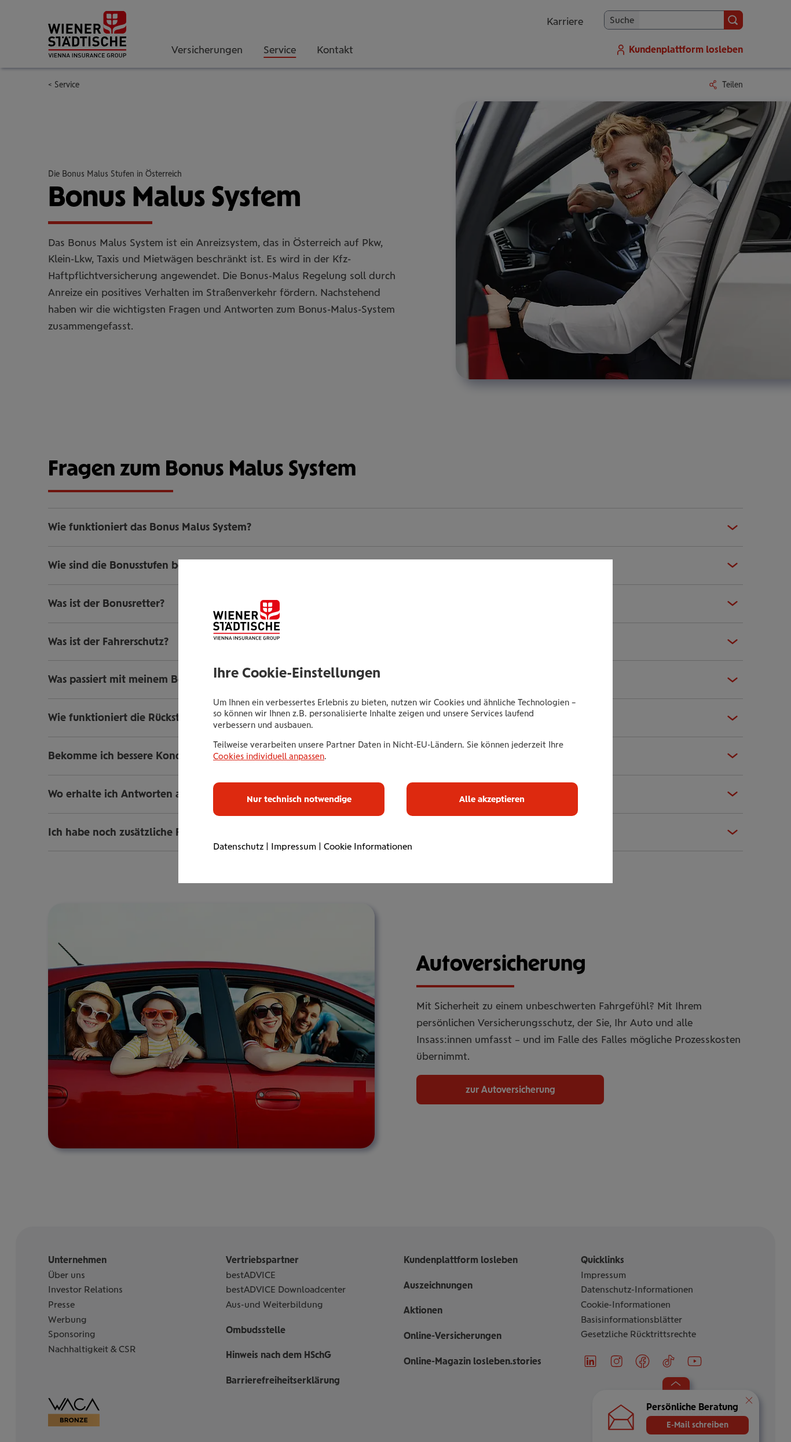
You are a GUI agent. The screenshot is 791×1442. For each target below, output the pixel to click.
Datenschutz (238, 846)
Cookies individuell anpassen (268, 756)
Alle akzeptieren (492, 799)
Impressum (293, 846)
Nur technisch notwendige (299, 799)
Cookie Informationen (368, 846)
